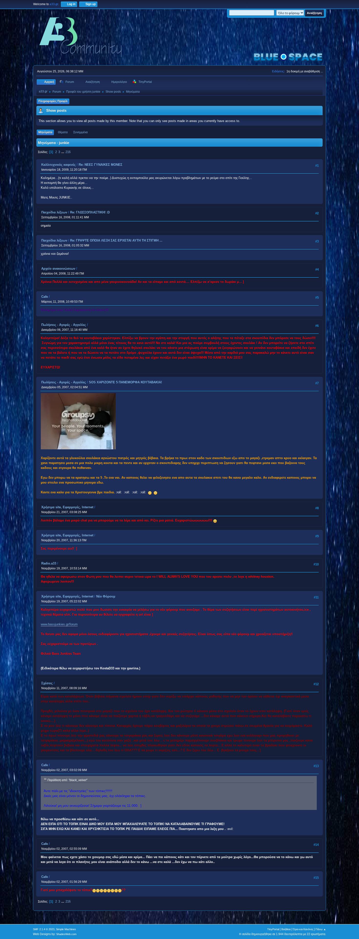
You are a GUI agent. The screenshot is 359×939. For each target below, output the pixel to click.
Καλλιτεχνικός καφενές (58, 164)
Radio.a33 (48, 563)
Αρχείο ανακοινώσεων (58, 268)
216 (68, 152)
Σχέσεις (47, 683)
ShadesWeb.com (66, 934)
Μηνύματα (45, 132)
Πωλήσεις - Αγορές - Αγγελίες (63, 325)
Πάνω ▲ (321, 929)
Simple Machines (66, 929)
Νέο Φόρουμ (105, 596)
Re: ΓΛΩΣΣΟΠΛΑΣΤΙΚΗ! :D (90, 212)
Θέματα (63, 132)
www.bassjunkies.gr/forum (59, 624)
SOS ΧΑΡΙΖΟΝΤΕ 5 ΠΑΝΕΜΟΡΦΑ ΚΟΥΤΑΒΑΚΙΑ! (125, 382)
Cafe (44, 296)
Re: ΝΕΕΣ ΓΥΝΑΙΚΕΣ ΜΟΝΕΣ (100, 164)
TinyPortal (273, 929)
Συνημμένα (80, 132)
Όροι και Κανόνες (303, 929)
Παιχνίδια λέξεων (54, 212)
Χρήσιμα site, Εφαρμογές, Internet (67, 507)
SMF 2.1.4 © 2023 (43, 929)
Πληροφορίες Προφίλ (53, 101)
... (63, 152)
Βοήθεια (286, 929)
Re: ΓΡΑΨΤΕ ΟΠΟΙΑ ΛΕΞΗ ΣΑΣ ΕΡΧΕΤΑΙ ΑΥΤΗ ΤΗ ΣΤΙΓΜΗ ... (116, 240)
